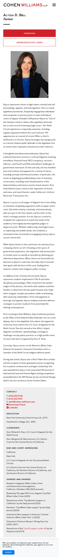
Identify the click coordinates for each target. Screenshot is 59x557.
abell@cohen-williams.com (22, 401)
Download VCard (17, 404)
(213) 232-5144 (16, 395)
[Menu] (54, 9)
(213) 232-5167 (15, 398)
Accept (8, 552)
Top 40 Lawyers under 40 (34, 528)
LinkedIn (13, 407)
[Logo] (29, 5)
